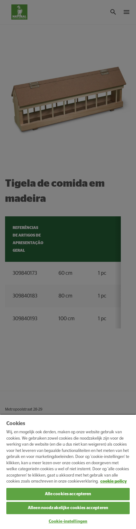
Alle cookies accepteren (68, 494)
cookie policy (113, 481)
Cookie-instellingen (68, 522)
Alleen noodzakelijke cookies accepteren (68, 508)
